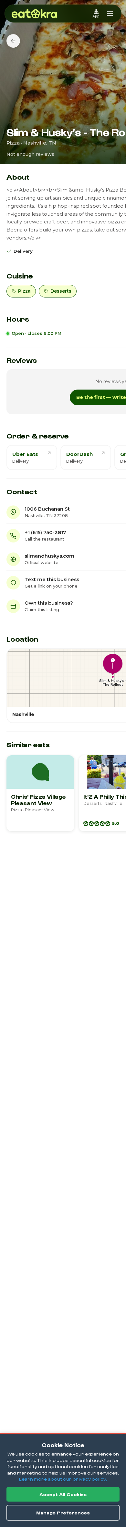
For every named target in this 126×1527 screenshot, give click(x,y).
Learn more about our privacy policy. (63, 1479)
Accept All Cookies (63, 1494)
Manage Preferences (63, 1512)
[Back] (13, 41)
